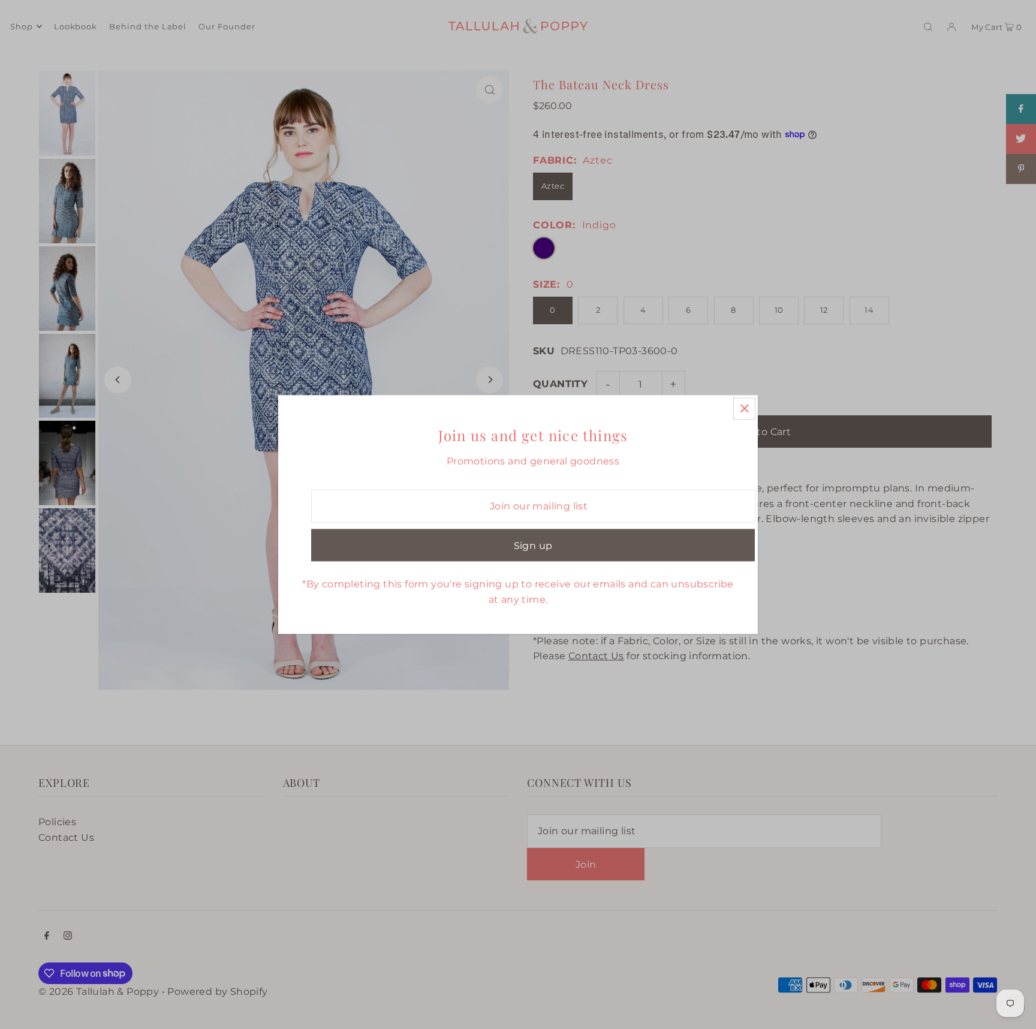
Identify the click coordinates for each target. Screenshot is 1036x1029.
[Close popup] (744, 408)
